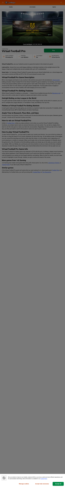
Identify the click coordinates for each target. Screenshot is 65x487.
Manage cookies (24, 484)
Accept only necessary (42, 484)
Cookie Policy (44, 478)
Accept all (58, 484)
